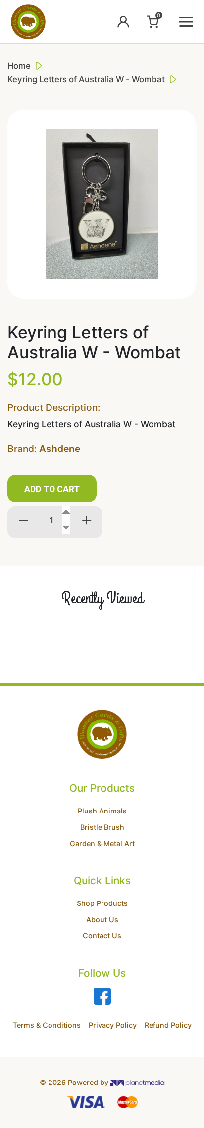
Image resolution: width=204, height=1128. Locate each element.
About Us (102, 919)
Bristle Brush (102, 827)
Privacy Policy (113, 1025)
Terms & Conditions (47, 1025)
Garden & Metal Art (102, 843)
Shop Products (102, 903)
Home (19, 66)
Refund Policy (168, 1025)
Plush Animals (102, 811)
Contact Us (102, 935)
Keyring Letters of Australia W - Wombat (86, 79)
